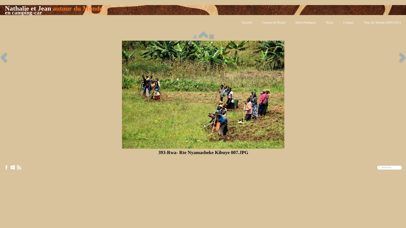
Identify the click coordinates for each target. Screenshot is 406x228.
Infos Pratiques (305, 22)
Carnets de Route (273, 22)
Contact (348, 22)
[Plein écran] (211, 37)
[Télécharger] (195, 37)
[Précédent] (3, 58)
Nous (329, 22)
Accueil (247, 22)
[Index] (203, 37)
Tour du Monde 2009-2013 (382, 22)
